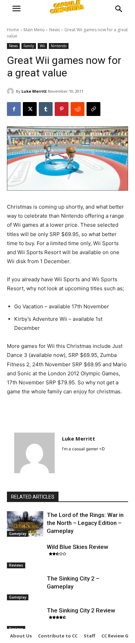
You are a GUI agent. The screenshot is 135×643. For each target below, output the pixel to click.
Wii (42, 45)
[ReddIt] (77, 109)
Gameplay (17, 533)
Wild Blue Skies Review (77, 546)
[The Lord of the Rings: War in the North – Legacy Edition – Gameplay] (25, 524)
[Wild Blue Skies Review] (25, 556)
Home (13, 30)
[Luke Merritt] (11, 91)
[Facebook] (14, 109)
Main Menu (34, 30)
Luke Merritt (34, 91)
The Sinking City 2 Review (81, 610)
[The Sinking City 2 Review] (25, 619)
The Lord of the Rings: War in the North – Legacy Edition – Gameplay (85, 522)
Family (29, 45)
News (54, 30)
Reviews (16, 565)
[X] (30, 109)
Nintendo (58, 45)
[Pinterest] (62, 109)
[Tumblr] (46, 109)
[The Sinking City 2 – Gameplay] (25, 587)
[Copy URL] (93, 109)
